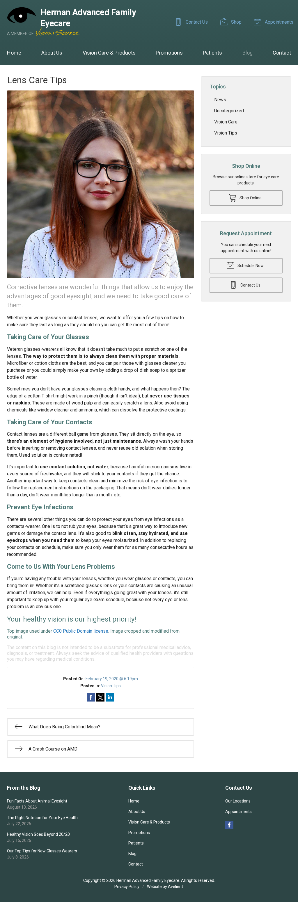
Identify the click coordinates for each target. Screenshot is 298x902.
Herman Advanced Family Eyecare (147, 880)
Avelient (175, 886)
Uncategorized (229, 111)
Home (14, 53)
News (220, 99)
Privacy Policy (126, 886)
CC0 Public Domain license (80, 631)
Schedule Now (250, 265)
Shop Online (250, 198)
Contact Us (196, 22)
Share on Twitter (100, 697)
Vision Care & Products (109, 53)
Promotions (169, 53)
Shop (236, 22)
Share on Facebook (91, 697)
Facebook (229, 825)
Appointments (278, 22)
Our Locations (238, 801)
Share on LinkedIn (110, 697)
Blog (247, 53)
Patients (212, 53)
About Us (51, 53)
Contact (282, 53)
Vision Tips (111, 685)
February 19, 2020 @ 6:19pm (112, 678)
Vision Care (225, 122)
